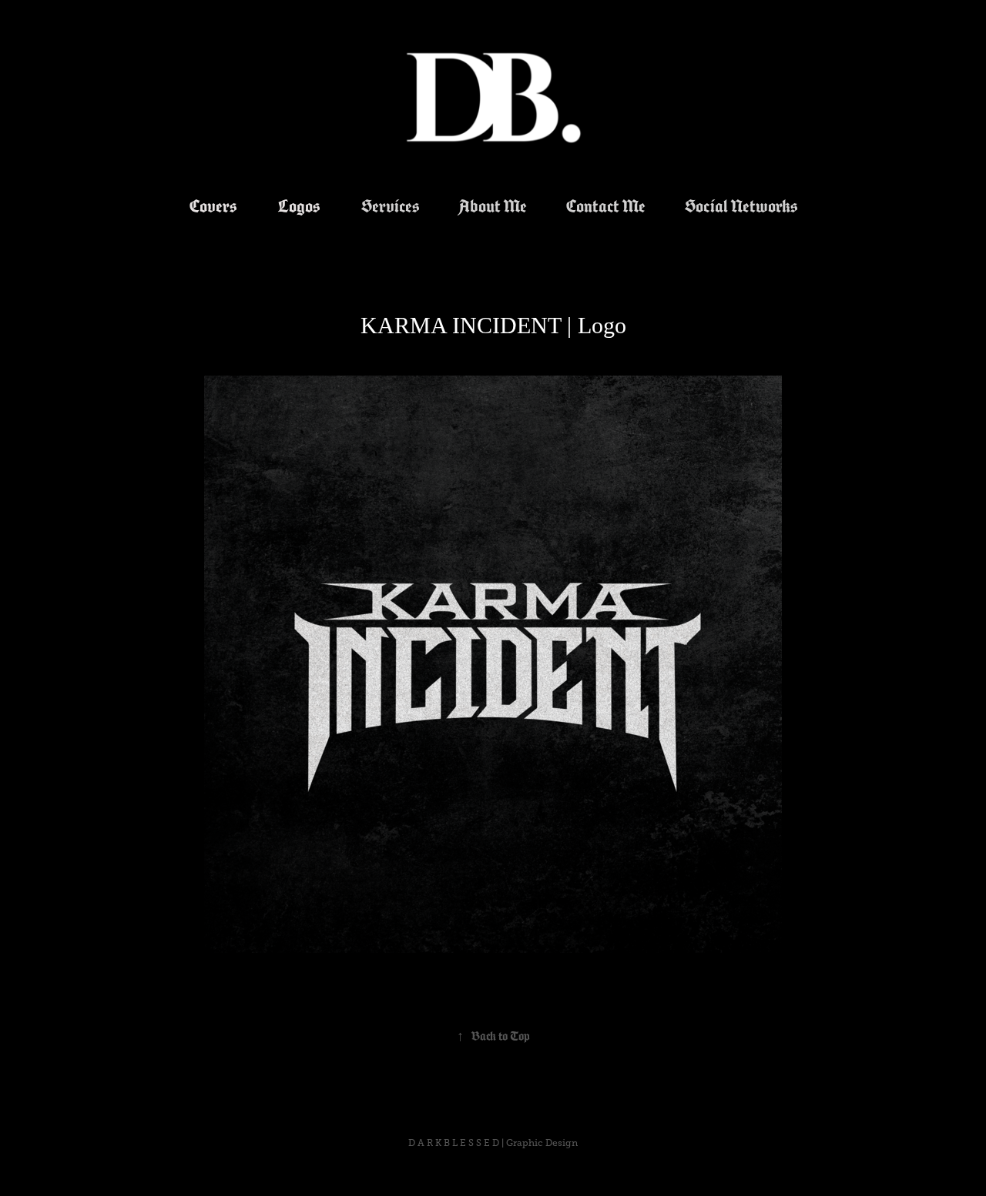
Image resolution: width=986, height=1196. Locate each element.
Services (390, 206)
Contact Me (606, 206)
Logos (299, 206)
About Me (492, 206)
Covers (212, 206)
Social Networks (741, 206)
